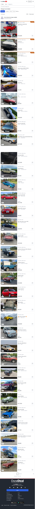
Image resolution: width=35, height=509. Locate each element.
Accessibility (9, 500)
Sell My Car (20, 495)
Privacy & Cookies (6, 505)
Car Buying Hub (9, 494)
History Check (9, 497)
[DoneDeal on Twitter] (13, 487)
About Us (8, 492)
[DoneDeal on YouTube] (17, 487)
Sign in (17, 490)
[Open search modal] (27, 1)
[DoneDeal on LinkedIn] (21, 487)
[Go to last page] (33, 474)
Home (6, 4)
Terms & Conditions (13, 505)
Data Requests (9, 498)
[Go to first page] (1, 474)
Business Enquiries (10, 495)
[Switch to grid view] (27, 14)
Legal (2, 505)
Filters (3, 11)
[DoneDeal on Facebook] (9, 487)
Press (19, 492)
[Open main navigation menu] (33, 1)
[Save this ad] (32, 36)
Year (14, 11)
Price (11, 11)
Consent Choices (21, 498)
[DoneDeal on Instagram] (25, 487)
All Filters (17, 11)
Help (18, 494)
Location (7, 11)
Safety (19, 497)
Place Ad (29, 1)
